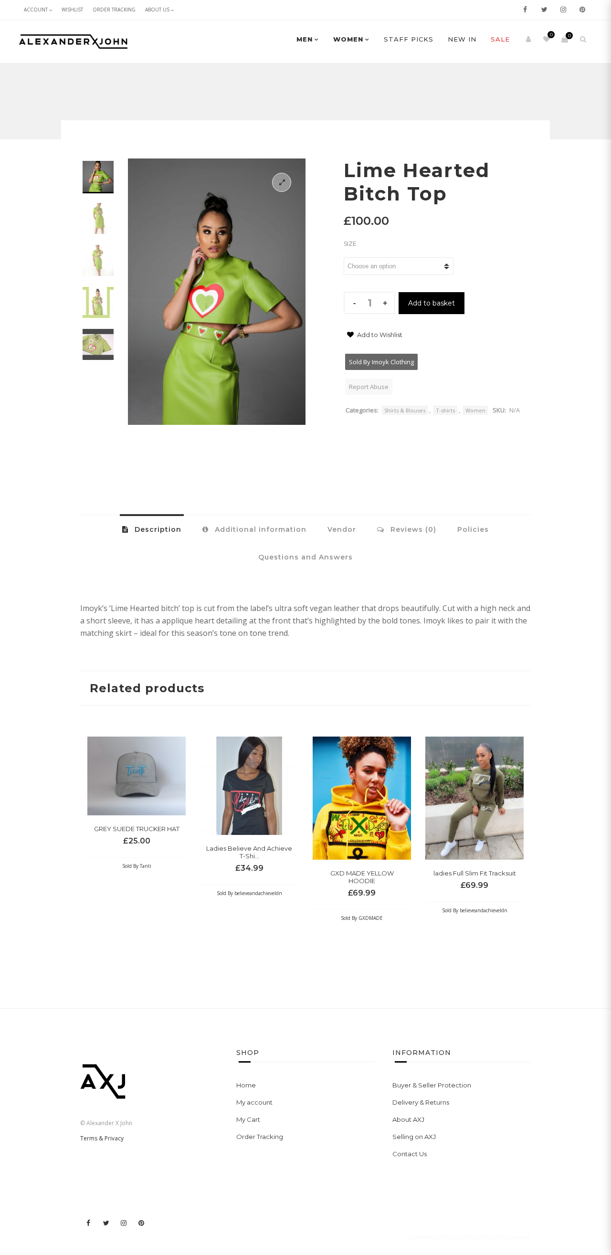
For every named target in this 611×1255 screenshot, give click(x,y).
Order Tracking (114, 9)
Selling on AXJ (414, 1136)
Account (36, 9)
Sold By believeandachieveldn (249, 893)
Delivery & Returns (420, 1102)
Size (350, 243)
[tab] (152, 529)
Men (304, 39)
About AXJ (408, 1119)
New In (462, 39)
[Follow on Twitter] (544, 10)
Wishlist (72, 9)
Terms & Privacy (102, 1138)
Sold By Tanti (136, 866)
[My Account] (528, 39)
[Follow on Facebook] (525, 10)
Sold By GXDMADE (362, 918)
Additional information (259, 529)
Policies (473, 529)
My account (254, 1102)
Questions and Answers (305, 557)
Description (156, 529)
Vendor (341, 529)
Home (246, 1085)
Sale (500, 39)
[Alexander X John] (73, 41)
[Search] (583, 39)
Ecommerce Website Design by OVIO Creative (469, 1237)
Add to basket (431, 303)
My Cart (248, 1119)
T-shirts (445, 410)
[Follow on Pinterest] (582, 10)
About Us (157, 9)
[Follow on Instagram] (563, 10)
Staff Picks (408, 39)
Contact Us (409, 1154)
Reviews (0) (412, 529)
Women (348, 39)
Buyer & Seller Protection (431, 1085)
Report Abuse (369, 386)
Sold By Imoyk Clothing (381, 362)
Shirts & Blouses (404, 410)
